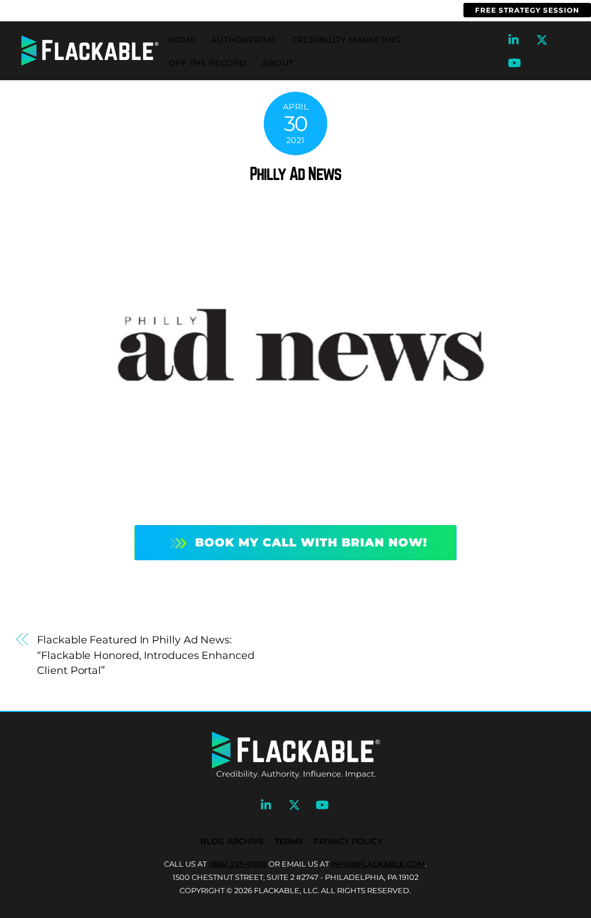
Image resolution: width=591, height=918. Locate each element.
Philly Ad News (295, 173)
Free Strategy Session (527, 10)
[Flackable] (90, 63)
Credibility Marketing (346, 40)
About (278, 63)
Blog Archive (232, 841)
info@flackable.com (147, 10)
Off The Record (208, 63)
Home (182, 40)
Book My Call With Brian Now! (311, 542)
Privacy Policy (347, 841)
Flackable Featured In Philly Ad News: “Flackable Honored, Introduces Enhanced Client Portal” (145, 655)
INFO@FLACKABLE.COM (378, 863)
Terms (289, 841)
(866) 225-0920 (44, 10)
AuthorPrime (243, 40)
